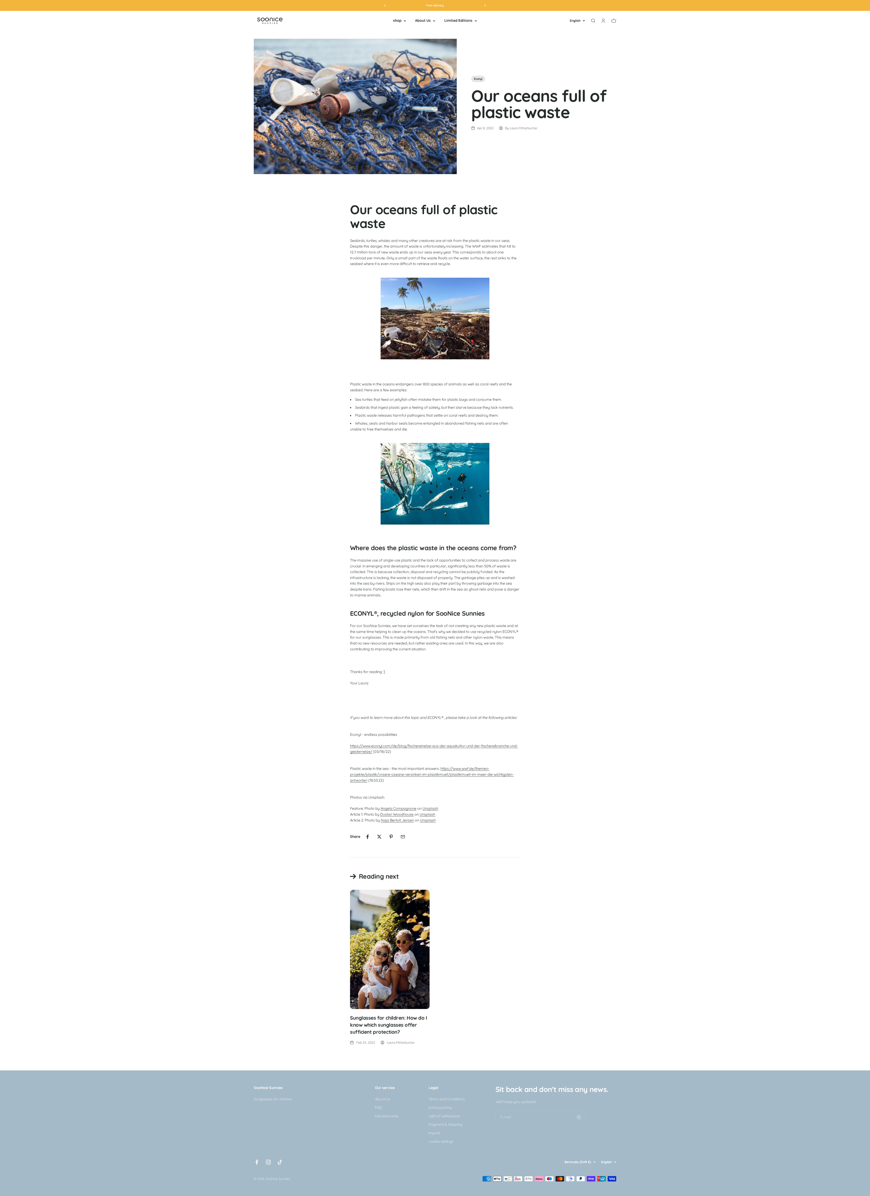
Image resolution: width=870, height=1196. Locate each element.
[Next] (485, 5)
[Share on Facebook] (367, 836)
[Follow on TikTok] (280, 1162)
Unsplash (430, 808)
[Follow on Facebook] (257, 1162)
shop (397, 20)
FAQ (378, 1107)
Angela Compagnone (398, 808)
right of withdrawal (444, 1116)
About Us (423, 20)
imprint (434, 1133)
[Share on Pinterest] (391, 836)
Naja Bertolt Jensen (397, 820)
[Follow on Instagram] (268, 1162)
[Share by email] (402, 836)
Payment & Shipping (445, 1124)
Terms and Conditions (447, 1099)
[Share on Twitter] (379, 836)
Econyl (478, 78)
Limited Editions (458, 20)
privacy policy (440, 1107)
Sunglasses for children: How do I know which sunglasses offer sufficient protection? (388, 1025)
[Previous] (385, 5)
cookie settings (441, 1141)
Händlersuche (386, 1116)
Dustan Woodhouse (396, 814)
